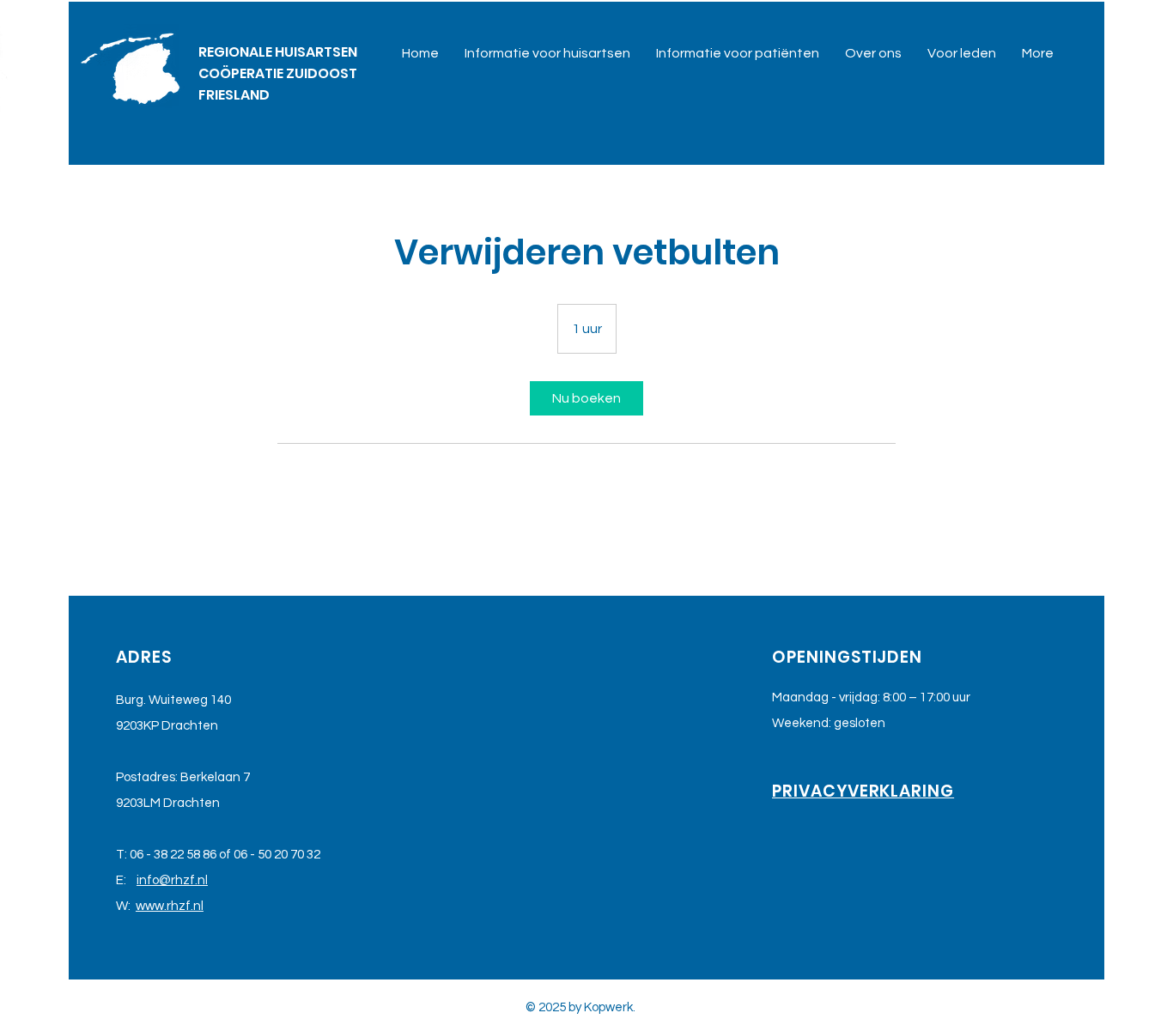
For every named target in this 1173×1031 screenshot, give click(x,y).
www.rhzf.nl (170, 906)
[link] (586, 398)
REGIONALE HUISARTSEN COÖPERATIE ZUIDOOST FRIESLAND (277, 73)
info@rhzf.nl (172, 880)
